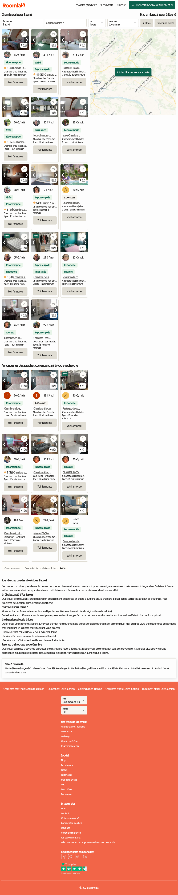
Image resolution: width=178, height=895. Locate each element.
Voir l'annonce (15, 82)
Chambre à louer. (13, 408)
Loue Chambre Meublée (75, 135)
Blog (63, 760)
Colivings (65, 736)
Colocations (66, 731)
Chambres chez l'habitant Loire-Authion (23, 688)
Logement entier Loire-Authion (158, 688)
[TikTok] (77, 857)
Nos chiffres (66, 789)
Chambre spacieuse (54, 74)
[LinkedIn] (84, 857)
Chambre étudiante (14, 533)
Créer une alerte (165, 23)
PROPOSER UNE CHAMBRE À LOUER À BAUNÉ (154, 5)
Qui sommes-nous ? (70, 818)
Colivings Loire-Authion (90, 688)
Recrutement (67, 765)
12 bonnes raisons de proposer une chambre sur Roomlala (88, 842)
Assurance (65, 828)
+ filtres (147, 23)
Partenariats (66, 775)
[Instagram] (70, 857)
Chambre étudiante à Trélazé (19, 338)
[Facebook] (63, 857)
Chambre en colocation (25, 472)
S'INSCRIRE (121, 5)
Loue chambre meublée (46, 135)
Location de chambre (74, 277)
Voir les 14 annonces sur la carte (133, 72)
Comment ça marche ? (71, 823)
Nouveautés (66, 794)
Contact (65, 813)
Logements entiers (70, 746)
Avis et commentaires (71, 837)
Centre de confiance (71, 833)
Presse (64, 770)
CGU (63, 784)
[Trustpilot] (74, 873)
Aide (63, 808)
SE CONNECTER (106, 5)
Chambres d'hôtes (69, 741)
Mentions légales (69, 779)
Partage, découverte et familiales (80, 408)
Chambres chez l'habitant (73, 726)
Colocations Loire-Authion (61, 688)
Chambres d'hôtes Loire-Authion (122, 688)
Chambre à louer (42, 408)
